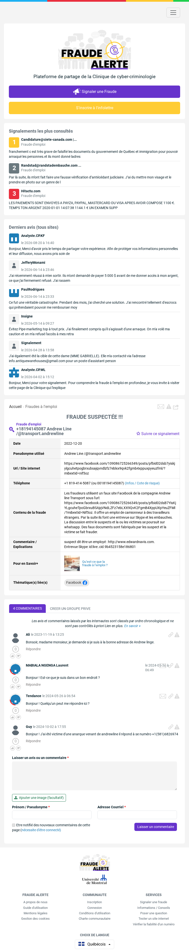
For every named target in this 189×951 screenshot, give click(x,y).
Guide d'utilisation (35, 908)
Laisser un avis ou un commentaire (40, 758)
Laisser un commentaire (155, 827)
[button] (176, 406)
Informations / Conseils (153, 908)
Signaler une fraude (153, 902)
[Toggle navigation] (173, 13)
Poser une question (153, 913)
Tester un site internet (154, 918)
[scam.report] (168, 406)
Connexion (94, 908)
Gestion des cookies (35, 918)
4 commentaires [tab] (27, 608)
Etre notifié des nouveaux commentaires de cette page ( (51, 827)
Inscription (94, 902)
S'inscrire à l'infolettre (94, 108)
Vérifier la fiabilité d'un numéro (153, 924)
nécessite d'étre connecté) (41, 830)
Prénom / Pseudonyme (31, 807)
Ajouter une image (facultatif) (40, 798)
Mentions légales (35, 913)
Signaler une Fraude (99, 91)
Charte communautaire (94, 918)
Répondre (33, 649)
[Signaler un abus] (176, 634)
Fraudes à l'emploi (41, 406)
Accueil (15, 406)
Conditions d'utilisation (94, 913)
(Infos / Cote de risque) (142, 483)
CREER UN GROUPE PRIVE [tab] (70, 609)
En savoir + (132, 626)
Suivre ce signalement (160, 433)
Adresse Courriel (111, 807)
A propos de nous (35, 902)
